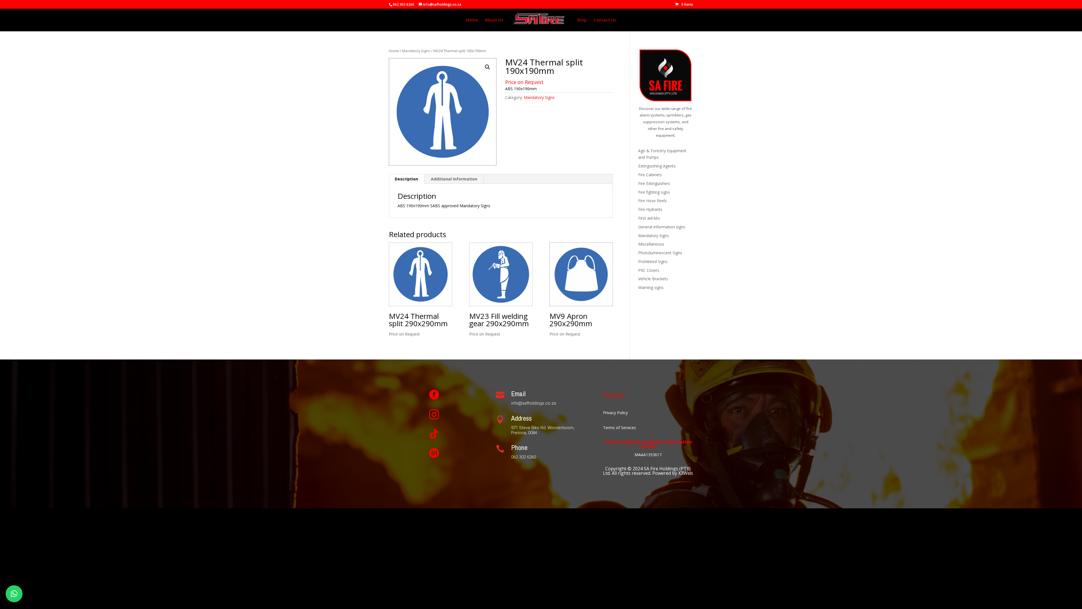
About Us (494, 20)
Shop (582, 20)
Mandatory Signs (416, 50)
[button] (487, 67)
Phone (519, 447)
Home (472, 20)
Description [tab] (406, 179)
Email (518, 393)
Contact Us (605, 20)
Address (521, 418)
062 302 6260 (403, 4)
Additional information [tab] (454, 179)
